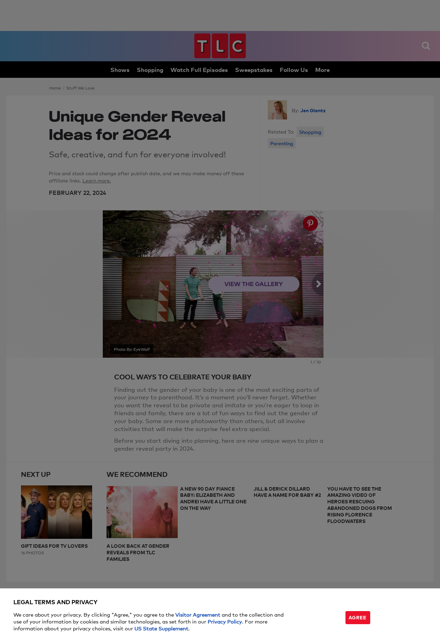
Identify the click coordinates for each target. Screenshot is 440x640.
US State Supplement (161, 628)
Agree (357, 617)
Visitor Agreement (197, 614)
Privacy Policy (225, 621)
